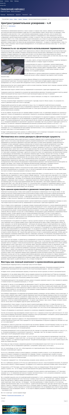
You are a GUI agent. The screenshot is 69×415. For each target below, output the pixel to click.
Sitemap (16, 1)
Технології (25, 14)
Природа (3, 14)
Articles (7, 1)
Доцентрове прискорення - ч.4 (15, 395)
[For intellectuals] (14, 409)
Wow (11, 1)
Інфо (30, 14)
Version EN (3, 5)
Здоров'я (18, 14)
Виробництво (10, 14)
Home (1, 1)
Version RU (3, 3)
